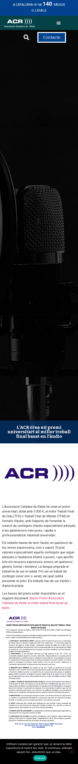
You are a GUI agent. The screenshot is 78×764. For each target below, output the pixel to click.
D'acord (40, 758)
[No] (71, 751)
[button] (58, 22)
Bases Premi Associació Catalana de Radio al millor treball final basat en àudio (35, 603)
